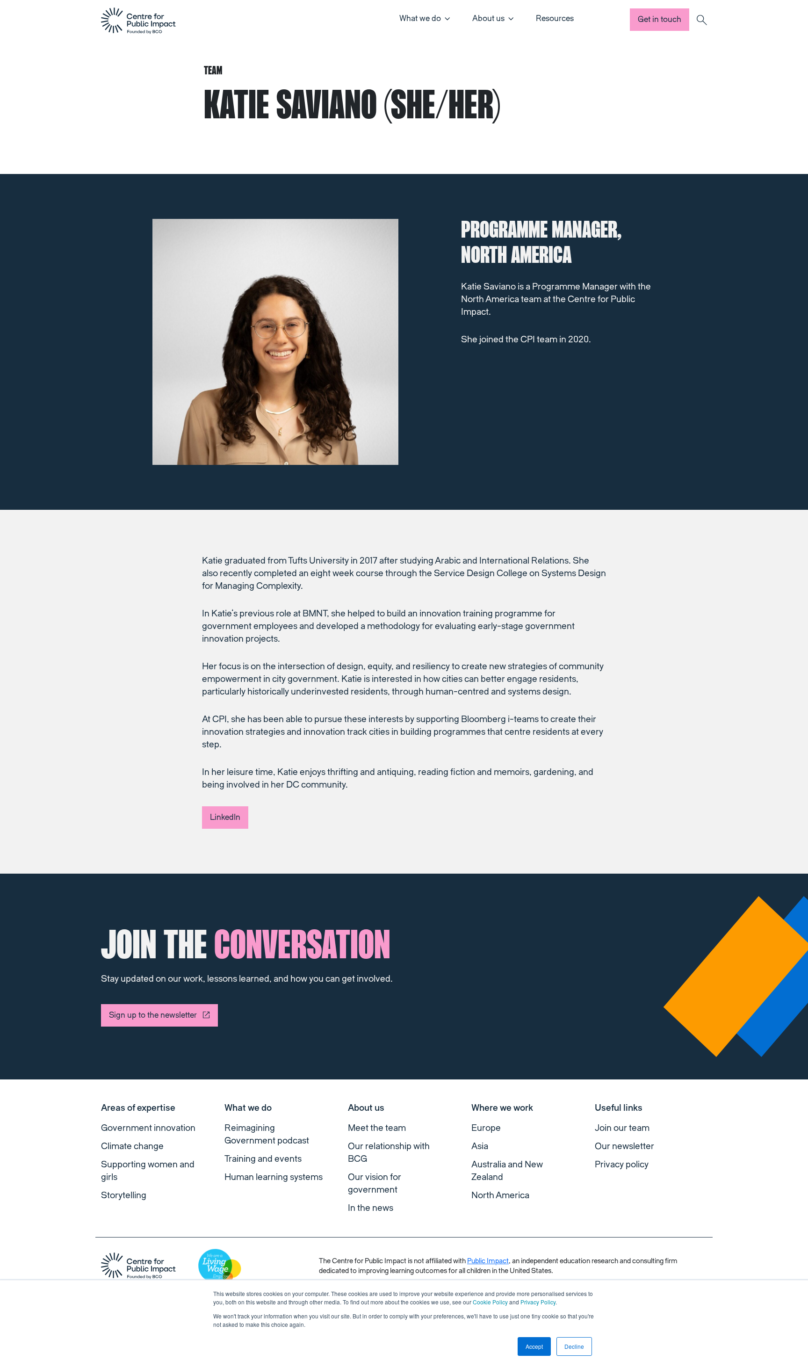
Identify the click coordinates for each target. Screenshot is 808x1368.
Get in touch (659, 19)
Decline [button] (574, 1346)
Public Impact (488, 1261)
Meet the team (377, 1128)
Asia (479, 1146)
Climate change (132, 1146)
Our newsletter (624, 1146)
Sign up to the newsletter (153, 1015)
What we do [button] (420, 18)
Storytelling (123, 1195)
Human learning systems (273, 1177)
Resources (555, 18)
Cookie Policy (490, 1302)
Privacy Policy (538, 1302)
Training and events (263, 1159)
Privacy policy (622, 1164)
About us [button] (488, 18)
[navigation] (138, 20)
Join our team (622, 1128)
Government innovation (148, 1128)
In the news (370, 1208)
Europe (486, 1128)
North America (500, 1195)
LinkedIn (225, 817)
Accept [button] (534, 1346)
